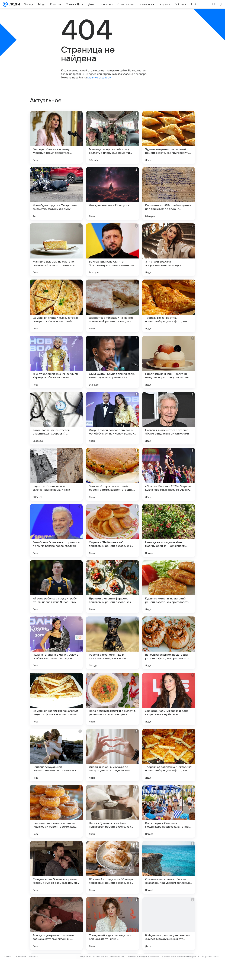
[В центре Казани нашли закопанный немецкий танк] (56, 474)
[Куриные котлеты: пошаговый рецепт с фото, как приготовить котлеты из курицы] (168, 586)
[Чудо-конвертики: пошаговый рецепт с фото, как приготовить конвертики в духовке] (168, 137)
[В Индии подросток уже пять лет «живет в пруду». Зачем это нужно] (168, 923)
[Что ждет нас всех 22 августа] (112, 193)
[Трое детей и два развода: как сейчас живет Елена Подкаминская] (112, 923)
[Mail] (5, 4)
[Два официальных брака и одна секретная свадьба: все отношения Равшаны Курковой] (168, 699)
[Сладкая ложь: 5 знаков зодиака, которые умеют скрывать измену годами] (56, 867)
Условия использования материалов (181, 956)
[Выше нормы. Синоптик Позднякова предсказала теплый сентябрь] (168, 811)
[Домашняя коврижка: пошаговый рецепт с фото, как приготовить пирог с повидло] (56, 699)
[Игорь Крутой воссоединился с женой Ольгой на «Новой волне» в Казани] (112, 418)
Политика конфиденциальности (143, 956)
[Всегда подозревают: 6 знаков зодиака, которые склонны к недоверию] (56, 923)
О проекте (85, 956)
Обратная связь (210, 956)
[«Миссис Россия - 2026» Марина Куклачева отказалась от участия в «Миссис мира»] (168, 474)
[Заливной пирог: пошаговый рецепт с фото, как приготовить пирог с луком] (112, 474)
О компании (20, 956)
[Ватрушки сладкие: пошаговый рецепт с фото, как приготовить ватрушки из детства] (168, 642)
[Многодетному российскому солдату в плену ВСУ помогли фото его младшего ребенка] (112, 137)
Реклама (33, 956)
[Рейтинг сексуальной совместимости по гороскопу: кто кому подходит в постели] (56, 755)
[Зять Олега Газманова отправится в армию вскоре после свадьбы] (56, 530)
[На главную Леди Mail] (14, 4)
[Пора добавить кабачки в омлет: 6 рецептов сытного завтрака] (112, 699)
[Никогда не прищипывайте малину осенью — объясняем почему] (168, 530)
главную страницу (99, 77)
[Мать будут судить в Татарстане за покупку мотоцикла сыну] (56, 193)
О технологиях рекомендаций (108, 956)
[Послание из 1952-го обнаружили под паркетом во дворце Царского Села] (168, 193)
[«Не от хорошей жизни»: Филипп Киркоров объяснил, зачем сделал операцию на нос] (56, 362)
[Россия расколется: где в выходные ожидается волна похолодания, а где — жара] (112, 642)
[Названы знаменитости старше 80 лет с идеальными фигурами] (168, 418)
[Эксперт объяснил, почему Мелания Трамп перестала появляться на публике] (56, 137)
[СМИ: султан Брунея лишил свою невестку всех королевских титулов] (112, 362)
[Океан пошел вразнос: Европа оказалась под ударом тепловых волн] (168, 867)
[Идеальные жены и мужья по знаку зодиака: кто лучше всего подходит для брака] (112, 755)
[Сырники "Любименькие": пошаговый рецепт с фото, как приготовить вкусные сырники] (112, 530)
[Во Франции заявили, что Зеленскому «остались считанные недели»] (112, 249)
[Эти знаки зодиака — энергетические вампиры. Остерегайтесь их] (168, 249)
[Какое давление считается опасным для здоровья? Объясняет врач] (56, 418)
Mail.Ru (7, 956)
